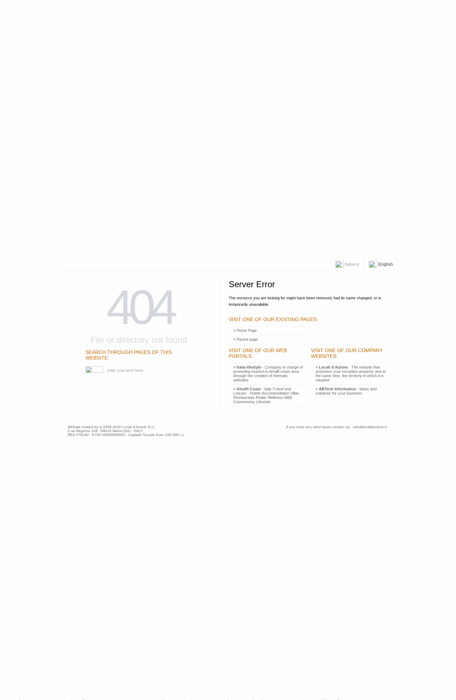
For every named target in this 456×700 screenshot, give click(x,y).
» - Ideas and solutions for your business (346, 391)
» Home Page (245, 330)
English (385, 264)
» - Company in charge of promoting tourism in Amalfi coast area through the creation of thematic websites (268, 373)
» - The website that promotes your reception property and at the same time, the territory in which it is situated (350, 373)
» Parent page (245, 339)
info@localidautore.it (370, 427)
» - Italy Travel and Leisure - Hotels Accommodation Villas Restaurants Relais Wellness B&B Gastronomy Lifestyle (266, 395)
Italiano (351, 264)
